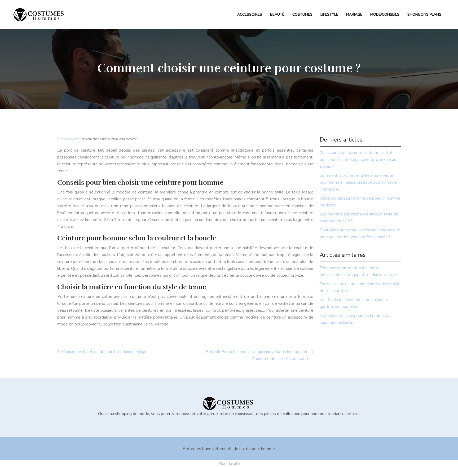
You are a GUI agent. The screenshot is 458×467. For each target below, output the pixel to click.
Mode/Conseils (384, 14)
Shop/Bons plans (424, 14)
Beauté (277, 14)
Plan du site (229, 463)
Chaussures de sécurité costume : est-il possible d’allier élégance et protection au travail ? (358, 159)
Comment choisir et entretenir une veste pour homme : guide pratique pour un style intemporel (358, 182)
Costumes (302, 14)
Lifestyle (329, 14)
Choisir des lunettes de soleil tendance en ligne (105, 352)
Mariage (354, 14)
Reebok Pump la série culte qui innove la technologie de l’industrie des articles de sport (257, 355)
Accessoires (249, 14)
